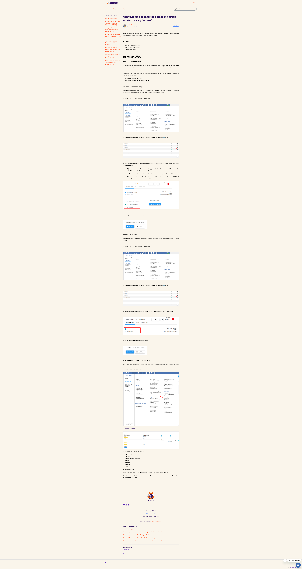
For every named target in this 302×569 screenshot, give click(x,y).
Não (155, 513)
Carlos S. (129, 25)
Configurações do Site (127, 9)
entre (129, 553)
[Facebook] (124, 504)
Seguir (175, 25)
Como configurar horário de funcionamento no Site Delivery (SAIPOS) (112, 62)
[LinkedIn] (128, 504)
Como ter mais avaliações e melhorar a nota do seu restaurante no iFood (142, 541)
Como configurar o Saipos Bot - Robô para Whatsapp (137, 535)
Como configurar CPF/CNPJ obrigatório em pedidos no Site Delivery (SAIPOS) (112, 23)
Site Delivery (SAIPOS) (115, 9)
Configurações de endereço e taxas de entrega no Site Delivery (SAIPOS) (113, 29)
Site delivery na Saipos (111, 18)
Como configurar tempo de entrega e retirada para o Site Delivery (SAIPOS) (113, 36)
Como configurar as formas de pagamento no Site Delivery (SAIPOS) (112, 56)
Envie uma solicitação (156, 521)
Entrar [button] (193, 2)
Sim (147, 513)
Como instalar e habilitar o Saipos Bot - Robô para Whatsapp (139, 538)
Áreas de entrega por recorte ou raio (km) (134, 529)
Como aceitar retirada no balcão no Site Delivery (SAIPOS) (112, 42)
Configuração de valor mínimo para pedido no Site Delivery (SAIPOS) (112, 49)
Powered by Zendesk (295, 567)
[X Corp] (126, 504)
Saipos (107, 9)
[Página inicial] (112, 3)
